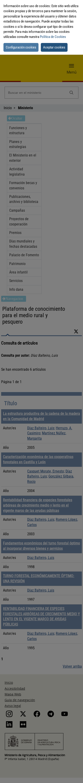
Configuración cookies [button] (21, 47)
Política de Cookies (53, 37)
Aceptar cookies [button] (54, 47)
